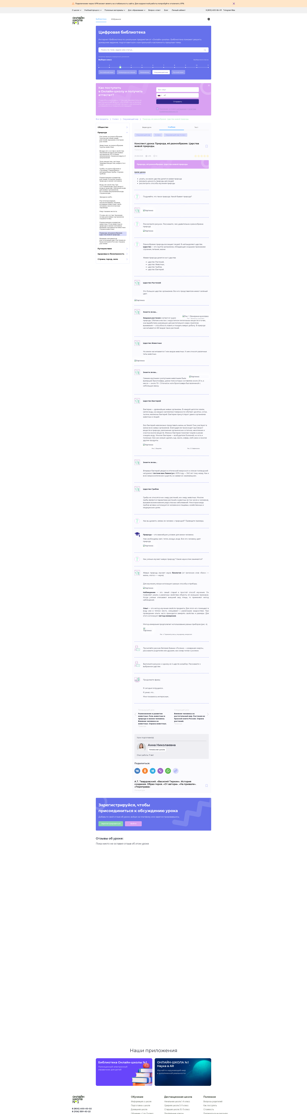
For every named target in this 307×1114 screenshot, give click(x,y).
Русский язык (178, 72)
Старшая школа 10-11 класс (177, 1109)
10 (197, 65)
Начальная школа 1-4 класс (177, 1101)
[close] (209, 85)
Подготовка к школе (140, 1105)
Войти (133, 824)
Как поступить (210, 1105)
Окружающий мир (161, 72)
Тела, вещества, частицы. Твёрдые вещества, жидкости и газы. (112, 163)
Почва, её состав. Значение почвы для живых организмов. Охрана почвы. (112, 216)
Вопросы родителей (212, 1101)
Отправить (177, 102)
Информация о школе (141, 1101)
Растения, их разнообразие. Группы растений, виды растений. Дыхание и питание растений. (112, 139)
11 (208, 65)
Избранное (116, 19)
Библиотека (101, 19)
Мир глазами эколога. (108, 211)
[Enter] (208, 19)
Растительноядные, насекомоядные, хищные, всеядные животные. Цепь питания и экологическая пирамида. (110, 204)
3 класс (158, 135)
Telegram (227, 10)
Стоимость (208, 1109)
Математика (144, 72)
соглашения (181, 109)
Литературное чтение (126, 72)
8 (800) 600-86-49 (214, 10)
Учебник (171, 127)
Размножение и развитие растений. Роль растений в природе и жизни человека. (111, 179)
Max (233, 10)
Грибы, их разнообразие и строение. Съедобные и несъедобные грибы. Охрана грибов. (111, 171)
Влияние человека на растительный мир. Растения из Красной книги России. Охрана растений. (112, 240)
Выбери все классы (201, 60)
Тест (196, 127)
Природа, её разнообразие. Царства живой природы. (111, 234)
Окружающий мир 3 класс (175, 135)
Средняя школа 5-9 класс (176, 1105)
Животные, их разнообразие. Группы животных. (111, 146)
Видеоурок (146, 127)
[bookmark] (206, 146)
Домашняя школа (139, 1109)
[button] (159, 95)
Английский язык (106, 72)
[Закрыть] (234, 3)
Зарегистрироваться (110, 824)
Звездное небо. (106, 197)
